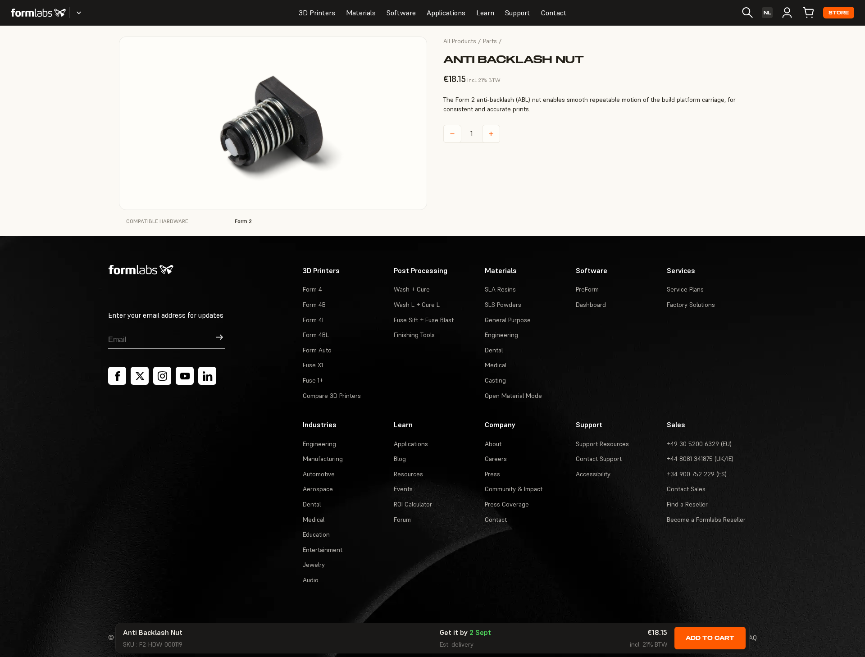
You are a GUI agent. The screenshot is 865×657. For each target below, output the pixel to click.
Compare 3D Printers (332, 396)
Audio (311, 580)
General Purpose (508, 320)
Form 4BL (316, 335)
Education (316, 534)
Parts (490, 41)
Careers (496, 459)
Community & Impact (513, 489)
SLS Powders (503, 305)
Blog (400, 459)
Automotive (319, 474)
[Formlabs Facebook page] (117, 376)
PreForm (587, 289)
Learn (485, 12)
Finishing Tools (414, 335)
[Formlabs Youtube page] (185, 376)
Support (517, 12)
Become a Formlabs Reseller (706, 520)
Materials (361, 12)
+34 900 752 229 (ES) (697, 474)
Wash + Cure (412, 289)
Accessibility (593, 474)
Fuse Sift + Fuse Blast (424, 320)
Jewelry (314, 565)
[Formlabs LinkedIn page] (207, 376)
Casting (495, 380)
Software (401, 12)
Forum (402, 520)
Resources (408, 474)
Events (403, 489)
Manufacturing (323, 459)
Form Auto (317, 350)
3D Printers (317, 12)
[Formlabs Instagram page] (162, 376)
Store (839, 13)
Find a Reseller (687, 504)
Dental (494, 350)
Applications (446, 12)
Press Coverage (507, 504)
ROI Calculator (413, 504)
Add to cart (710, 637)
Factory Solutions (691, 305)
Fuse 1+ (313, 380)
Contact (554, 12)
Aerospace (318, 489)
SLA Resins (500, 289)
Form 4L (314, 320)
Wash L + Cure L (417, 305)
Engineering (501, 335)
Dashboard (591, 305)
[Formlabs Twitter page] (140, 376)
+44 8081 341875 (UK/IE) (700, 459)
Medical (495, 365)
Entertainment (322, 550)
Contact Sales (686, 489)
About (493, 444)
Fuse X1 (313, 365)
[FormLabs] (38, 13)
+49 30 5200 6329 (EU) (699, 444)
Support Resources (602, 444)
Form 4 (312, 289)
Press (492, 474)
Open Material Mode (513, 396)
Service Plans (685, 289)
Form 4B (314, 305)
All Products (459, 41)
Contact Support (599, 459)
